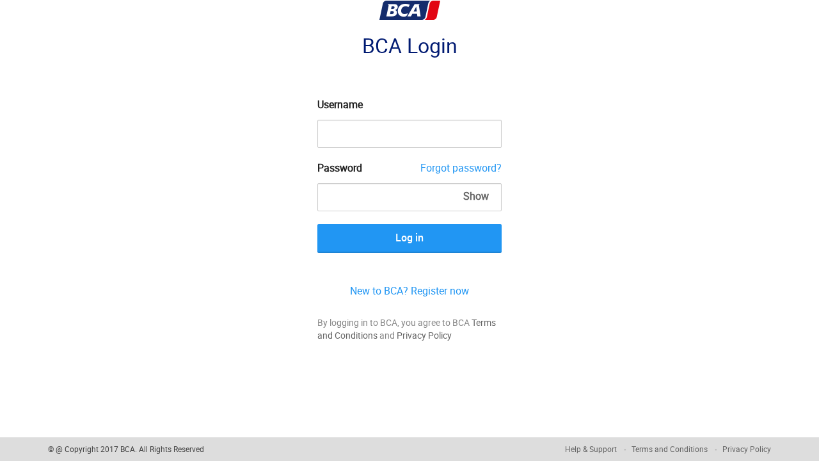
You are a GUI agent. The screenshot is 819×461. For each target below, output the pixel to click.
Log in (409, 237)
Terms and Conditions (670, 449)
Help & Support (591, 449)
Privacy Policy (424, 335)
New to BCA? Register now (409, 291)
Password (339, 168)
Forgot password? (461, 168)
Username (340, 104)
